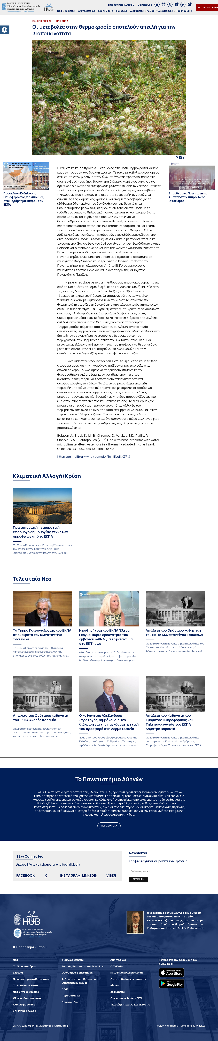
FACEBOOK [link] (25, 875)
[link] (4, 29)
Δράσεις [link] (70, 10)
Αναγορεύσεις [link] (86, 10)
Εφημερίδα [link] (145, 4)
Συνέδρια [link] (121, 10)
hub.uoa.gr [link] (166, 964)
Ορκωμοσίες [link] (165, 10)
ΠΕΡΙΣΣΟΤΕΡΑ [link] (109, 825)
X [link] (46, 875)
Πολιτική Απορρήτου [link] (166, 1025)
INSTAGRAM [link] (70, 875)
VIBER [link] (111, 875)
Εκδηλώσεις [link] (105, 10)
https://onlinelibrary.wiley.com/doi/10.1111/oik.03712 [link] (93, 456)
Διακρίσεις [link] (137, 10)
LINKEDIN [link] (89, 875)
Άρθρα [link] (150, 10)
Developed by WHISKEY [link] (193, 1025)
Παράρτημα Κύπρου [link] (121, 4)
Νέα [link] (59, 10)
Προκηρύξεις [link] (184, 10)
